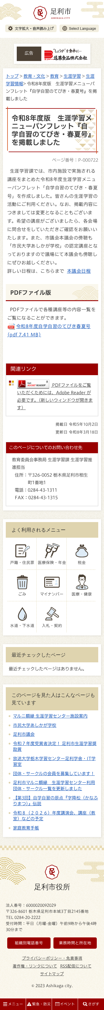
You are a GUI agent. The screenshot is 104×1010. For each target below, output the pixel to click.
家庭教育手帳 (26, 828)
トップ (12, 76)
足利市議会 (24, 734)
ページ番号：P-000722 (75, 160)
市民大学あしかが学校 (34, 725)
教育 (54, 76)
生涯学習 (72, 76)
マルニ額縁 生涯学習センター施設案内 (50, 716)
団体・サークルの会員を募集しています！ (54, 773)
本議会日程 (79, 271)
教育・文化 (34, 76)
